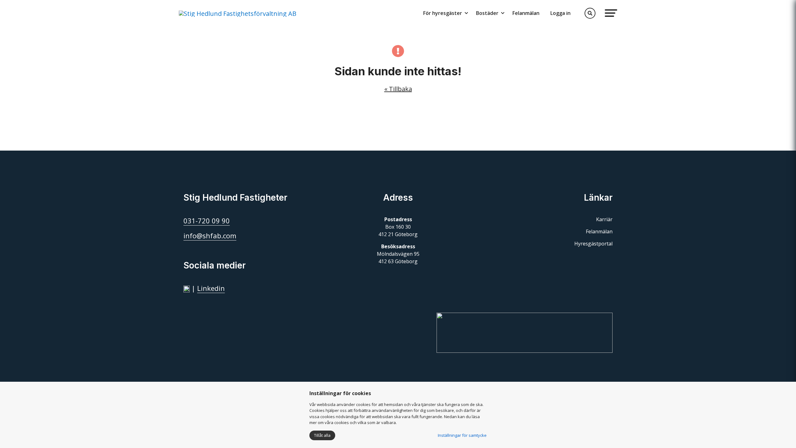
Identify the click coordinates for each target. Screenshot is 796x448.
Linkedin (211, 288)
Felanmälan (525, 13)
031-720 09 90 (206, 220)
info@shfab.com (209, 235)
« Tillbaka (398, 89)
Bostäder (487, 13)
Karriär (604, 219)
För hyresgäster (442, 13)
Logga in (560, 13)
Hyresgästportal (593, 243)
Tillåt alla (322, 435)
